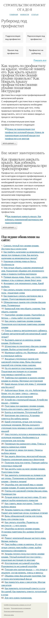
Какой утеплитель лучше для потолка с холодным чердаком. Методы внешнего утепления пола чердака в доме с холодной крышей (22, 426)
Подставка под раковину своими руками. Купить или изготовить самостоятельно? (22, 407)
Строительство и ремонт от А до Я (24, 7)
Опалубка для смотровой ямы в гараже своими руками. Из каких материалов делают (23, 486)
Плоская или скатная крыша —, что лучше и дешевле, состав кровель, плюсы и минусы (24, 571)
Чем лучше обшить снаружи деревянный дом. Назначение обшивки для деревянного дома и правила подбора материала (22, 270)
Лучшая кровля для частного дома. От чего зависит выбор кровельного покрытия (23, 499)
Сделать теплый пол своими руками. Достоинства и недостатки (20, 247)
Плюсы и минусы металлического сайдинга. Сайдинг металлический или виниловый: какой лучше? (24, 333)
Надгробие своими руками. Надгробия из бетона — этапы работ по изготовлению (23, 316)
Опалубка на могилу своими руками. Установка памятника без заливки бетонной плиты (22, 531)
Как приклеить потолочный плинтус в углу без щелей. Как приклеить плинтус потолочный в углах (24, 591)
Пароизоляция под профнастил (36, 37)
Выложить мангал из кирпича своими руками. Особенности (21, 341)
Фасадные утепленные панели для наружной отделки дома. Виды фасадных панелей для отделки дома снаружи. (21, 362)
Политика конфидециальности (13, 611)
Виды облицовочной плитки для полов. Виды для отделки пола (21, 517)
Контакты (7, 608)
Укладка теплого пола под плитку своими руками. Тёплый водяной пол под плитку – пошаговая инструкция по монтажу (22, 557)
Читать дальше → (9, 143)
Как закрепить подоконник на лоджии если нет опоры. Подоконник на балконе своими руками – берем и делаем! (23, 478)
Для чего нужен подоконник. (18, 597)
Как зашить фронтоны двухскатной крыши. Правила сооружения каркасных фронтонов (23, 458)
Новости (24, 14)
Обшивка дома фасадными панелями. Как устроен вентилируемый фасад (23, 577)
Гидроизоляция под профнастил (13, 37)
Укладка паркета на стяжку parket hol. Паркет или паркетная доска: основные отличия (24, 511)
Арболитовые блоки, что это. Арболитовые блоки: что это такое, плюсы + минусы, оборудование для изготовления (23, 393)
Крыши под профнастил (13, 52)
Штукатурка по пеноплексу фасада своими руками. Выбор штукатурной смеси (23, 348)
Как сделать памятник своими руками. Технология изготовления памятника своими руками (23, 324)
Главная (14, 14)
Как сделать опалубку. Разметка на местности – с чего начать (19, 524)
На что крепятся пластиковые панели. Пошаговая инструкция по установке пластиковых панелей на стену (21, 371)
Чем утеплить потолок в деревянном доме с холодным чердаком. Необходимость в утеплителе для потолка (24, 437)
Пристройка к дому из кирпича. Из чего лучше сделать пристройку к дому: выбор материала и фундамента (21, 547)
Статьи (34, 14)
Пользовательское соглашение (21, 608)
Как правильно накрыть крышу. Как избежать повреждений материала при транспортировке (23, 163)
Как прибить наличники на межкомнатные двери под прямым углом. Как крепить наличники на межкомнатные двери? (22, 255)
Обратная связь (9, 615)
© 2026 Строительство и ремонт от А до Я (17, 605)
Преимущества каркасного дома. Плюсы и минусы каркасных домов (23, 445)
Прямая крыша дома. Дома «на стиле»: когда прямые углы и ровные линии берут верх (24, 279)
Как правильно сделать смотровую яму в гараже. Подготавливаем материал (22, 297)
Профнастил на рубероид (36, 52)
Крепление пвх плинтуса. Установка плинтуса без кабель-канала (20, 417)
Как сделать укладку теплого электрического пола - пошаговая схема (23, 291)
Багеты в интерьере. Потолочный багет (24, 412)
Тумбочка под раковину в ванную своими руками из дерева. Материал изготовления (23, 379)
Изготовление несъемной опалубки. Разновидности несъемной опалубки (20, 565)
